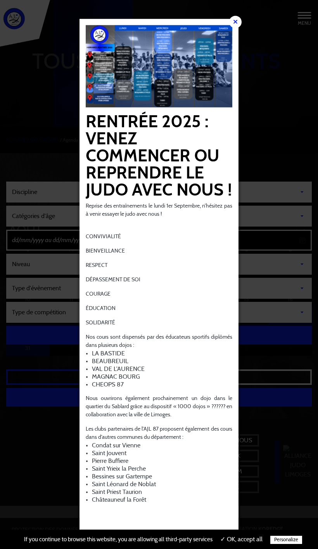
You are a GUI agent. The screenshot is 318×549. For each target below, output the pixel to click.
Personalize (286, 539)
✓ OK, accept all (241, 539)
